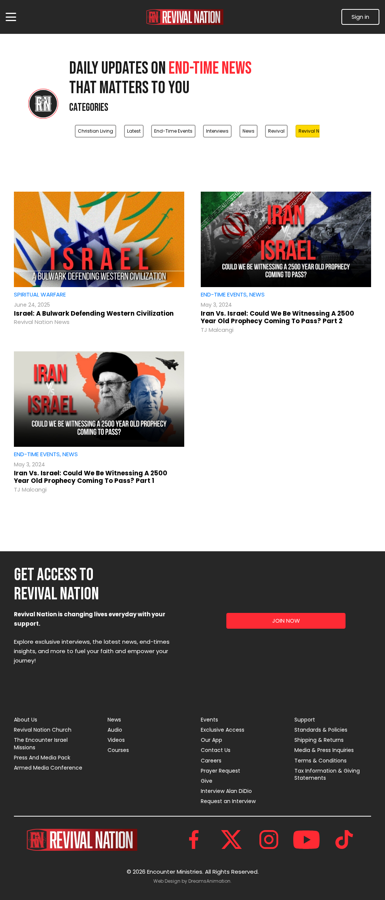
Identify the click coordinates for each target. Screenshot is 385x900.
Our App (211, 740)
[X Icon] (231, 839)
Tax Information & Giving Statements (327, 774)
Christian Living (95, 131)
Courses (118, 750)
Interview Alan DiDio (226, 791)
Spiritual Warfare (40, 294)
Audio (115, 730)
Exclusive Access (222, 730)
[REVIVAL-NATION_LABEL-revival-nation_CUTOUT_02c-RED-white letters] (185, 17)
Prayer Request (220, 770)
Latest (134, 131)
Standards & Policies (320, 730)
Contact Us (215, 750)
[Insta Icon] (269, 839)
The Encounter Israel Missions (41, 743)
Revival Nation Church (42, 730)
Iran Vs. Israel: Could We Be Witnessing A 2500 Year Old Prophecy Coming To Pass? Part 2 (277, 317)
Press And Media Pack (42, 757)
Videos (116, 740)
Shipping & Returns (319, 740)
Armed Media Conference (48, 767)
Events (209, 719)
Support (304, 719)
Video (251, 149)
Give (206, 781)
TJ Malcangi (217, 330)
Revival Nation (315, 131)
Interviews (217, 131)
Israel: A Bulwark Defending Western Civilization (94, 313)
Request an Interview (228, 801)
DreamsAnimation (209, 881)
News (249, 131)
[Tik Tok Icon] (344, 839)
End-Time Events (173, 131)
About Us (25, 719)
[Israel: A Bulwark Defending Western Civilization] (99, 239)
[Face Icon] (193, 839)
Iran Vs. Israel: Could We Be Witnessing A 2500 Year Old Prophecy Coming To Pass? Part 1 (90, 477)
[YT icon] (306, 839)
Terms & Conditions (320, 760)
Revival (276, 131)
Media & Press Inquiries (324, 750)
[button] (11, 17)
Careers (211, 760)
